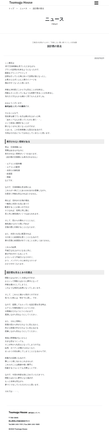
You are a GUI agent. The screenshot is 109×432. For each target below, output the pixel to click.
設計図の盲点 (38, 8)
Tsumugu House (25, 412)
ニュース (24, 8)
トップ (12, 8)
